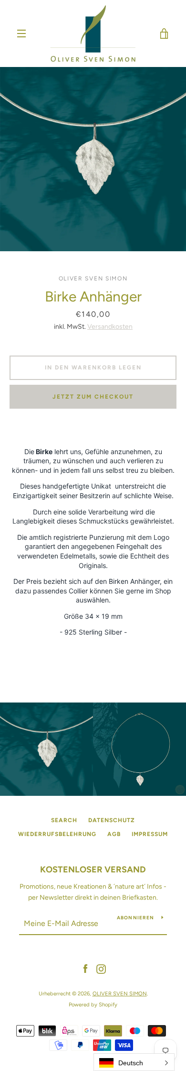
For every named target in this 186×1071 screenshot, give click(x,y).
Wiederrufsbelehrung (57, 834)
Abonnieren (136, 918)
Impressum (150, 834)
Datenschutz (111, 820)
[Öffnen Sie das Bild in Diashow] (93, 159)
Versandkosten (110, 327)
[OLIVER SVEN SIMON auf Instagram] (101, 969)
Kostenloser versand (93, 869)
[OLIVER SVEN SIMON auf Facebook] (85, 969)
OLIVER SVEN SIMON (120, 993)
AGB (114, 834)
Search (64, 820)
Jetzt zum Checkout (93, 396)
